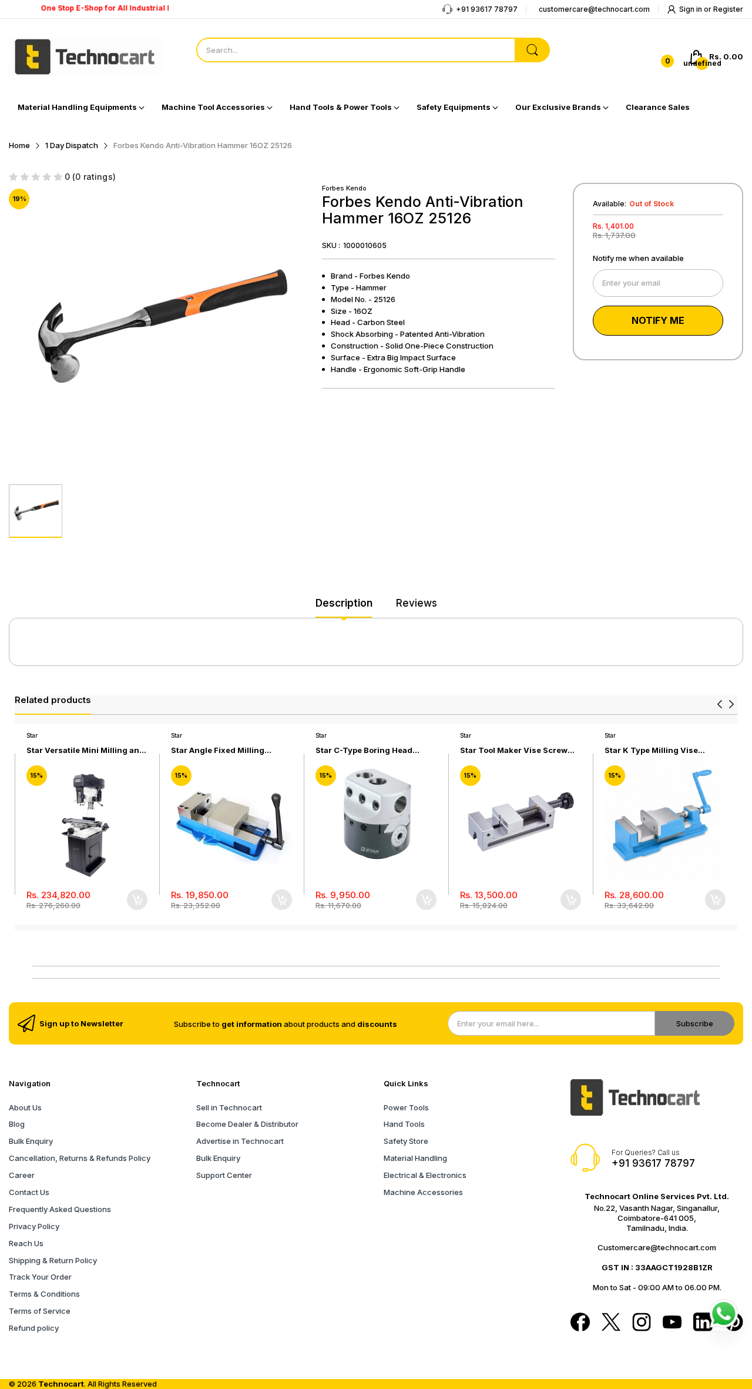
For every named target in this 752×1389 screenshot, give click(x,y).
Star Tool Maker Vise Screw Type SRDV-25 (514, 750)
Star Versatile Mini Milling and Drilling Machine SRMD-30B (85, 750)
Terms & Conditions (44, 1293)
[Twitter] (611, 1323)
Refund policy (34, 1328)
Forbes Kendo (344, 188)
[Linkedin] (702, 1323)
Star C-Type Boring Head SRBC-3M (363, 750)
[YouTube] (672, 1323)
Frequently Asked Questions (60, 1209)
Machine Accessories (423, 1192)
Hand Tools (404, 1124)
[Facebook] (579, 1323)
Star (32, 735)
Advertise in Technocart (240, 1141)
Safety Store (406, 1141)
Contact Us (29, 1192)
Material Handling (415, 1158)
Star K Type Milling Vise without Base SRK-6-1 (651, 750)
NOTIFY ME (658, 320)
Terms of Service (39, 1311)
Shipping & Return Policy (53, 1260)
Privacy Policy (34, 1226)
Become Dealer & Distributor (247, 1124)
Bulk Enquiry (31, 1141)
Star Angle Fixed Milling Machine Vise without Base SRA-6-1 (224, 750)
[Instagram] (641, 1323)
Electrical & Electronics (425, 1175)
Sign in (691, 9)
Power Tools (406, 1107)
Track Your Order (40, 1276)
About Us (25, 1107)
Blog (17, 1124)
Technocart (61, 1383)
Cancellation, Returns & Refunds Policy (79, 1158)
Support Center (224, 1175)
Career (22, 1175)
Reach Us (26, 1243)
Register (728, 9)
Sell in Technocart (229, 1107)
